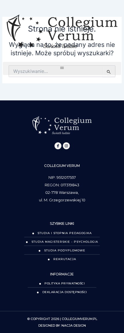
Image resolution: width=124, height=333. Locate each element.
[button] (62, 68)
